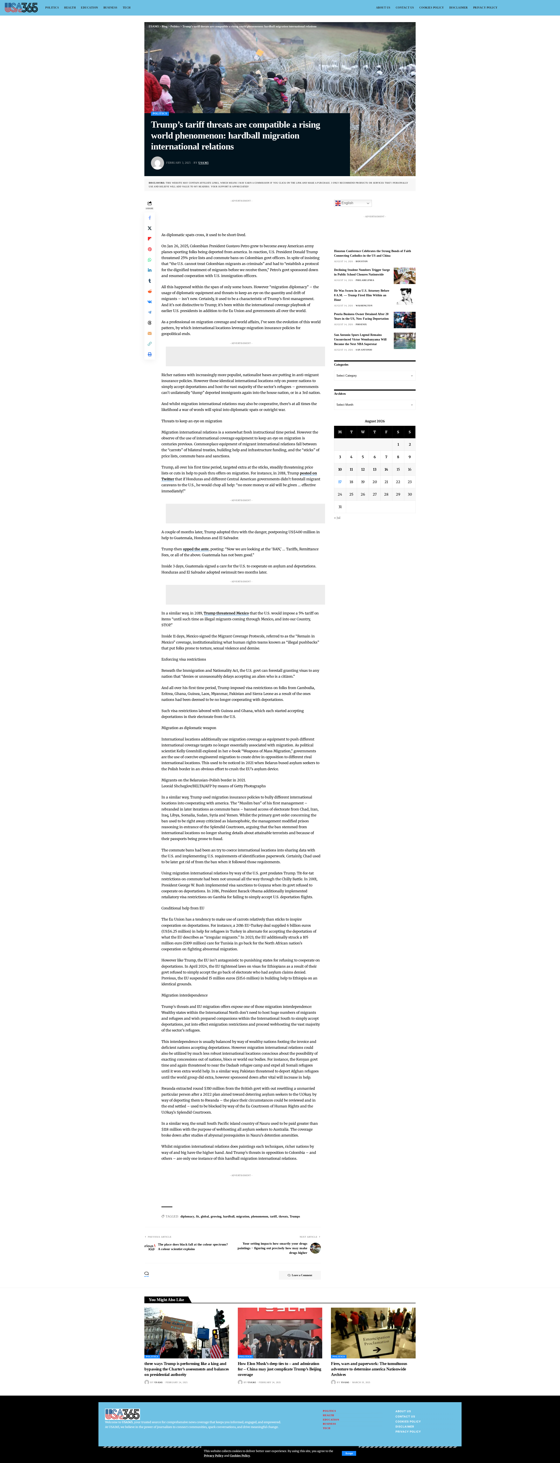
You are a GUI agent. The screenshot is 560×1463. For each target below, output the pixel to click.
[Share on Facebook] (149, 217)
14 (386, 469)
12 (363, 469)
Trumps (295, 1216)
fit (197, 1216)
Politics (160, 113)
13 (374, 469)
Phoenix (361, 324)
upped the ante (196, 549)
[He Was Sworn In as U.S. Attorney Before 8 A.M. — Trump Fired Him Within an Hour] (405, 296)
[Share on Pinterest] (149, 249)
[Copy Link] (149, 343)
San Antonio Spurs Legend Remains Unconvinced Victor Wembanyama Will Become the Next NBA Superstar (360, 339)
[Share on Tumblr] (149, 280)
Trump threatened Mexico (226, 613)
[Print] (149, 354)
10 (340, 469)
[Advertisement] (245, 214)
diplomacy (187, 1216)
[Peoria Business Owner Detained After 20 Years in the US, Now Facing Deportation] (405, 320)
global (205, 1216)
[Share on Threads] (149, 322)
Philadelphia (365, 280)
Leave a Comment (302, 1275)
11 (351, 469)
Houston (362, 261)
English (347, 203)
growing (216, 1216)
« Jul (337, 517)
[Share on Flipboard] (149, 238)
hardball (228, 1216)
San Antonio (364, 350)
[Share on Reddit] (149, 291)
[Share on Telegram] (149, 312)
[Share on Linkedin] (149, 270)
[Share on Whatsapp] (149, 259)
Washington (364, 305)
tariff (273, 1216)
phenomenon (259, 1216)
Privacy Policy (214, 1455)
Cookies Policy (240, 1455)
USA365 (203, 162)
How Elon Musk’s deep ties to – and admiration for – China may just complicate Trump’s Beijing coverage (279, 1369)
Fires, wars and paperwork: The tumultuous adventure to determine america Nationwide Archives (369, 1369)
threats (283, 1216)
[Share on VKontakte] (149, 301)
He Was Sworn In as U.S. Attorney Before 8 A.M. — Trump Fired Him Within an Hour (361, 295)
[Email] (149, 333)
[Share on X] (149, 228)
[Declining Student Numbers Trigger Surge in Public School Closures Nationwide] (405, 276)
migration (242, 1216)
